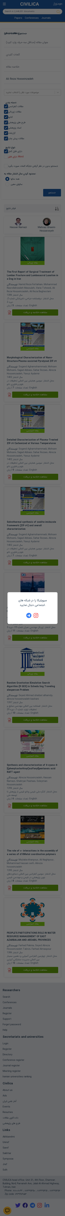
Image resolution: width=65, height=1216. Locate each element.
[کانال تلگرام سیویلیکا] (29, 615)
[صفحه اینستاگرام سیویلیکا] (36, 615)
